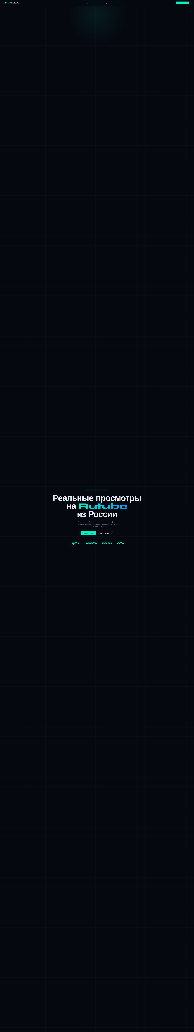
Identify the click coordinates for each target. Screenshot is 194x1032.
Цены (107, 3)
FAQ (112, 3)
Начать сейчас (88, 533)
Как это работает (87, 3)
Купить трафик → (183, 3)
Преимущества (99, 3)
